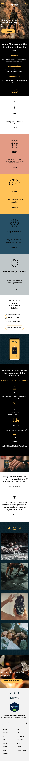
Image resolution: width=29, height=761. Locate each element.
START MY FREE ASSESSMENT (14, 327)
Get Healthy (14, 247)
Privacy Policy (21, 750)
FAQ (18, 733)
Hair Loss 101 (21, 740)
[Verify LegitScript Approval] (14, 707)
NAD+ (5, 743)
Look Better (14, 168)
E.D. (4, 736)
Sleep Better (14, 207)
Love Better (14, 128)
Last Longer (14, 289)
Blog (4, 750)
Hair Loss (6, 733)
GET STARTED (8, 31)
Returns (5, 754)
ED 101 (18, 743)
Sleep (5, 747)
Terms (19, 747)
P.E (4, 740)
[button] (26, 4)
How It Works (21, 736)
